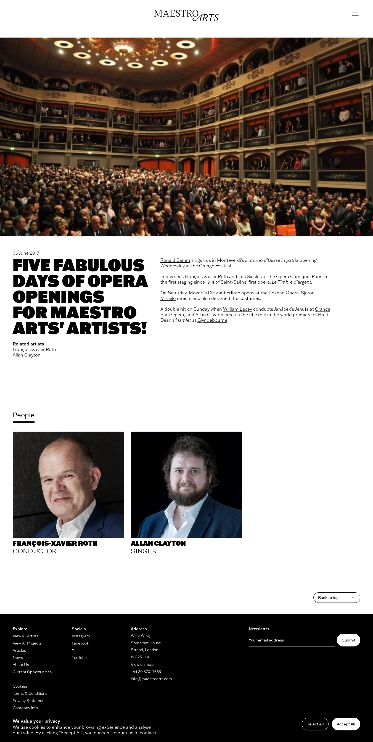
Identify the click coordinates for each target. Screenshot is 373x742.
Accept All (346, 724)
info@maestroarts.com (151, 678)
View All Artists (25, 635)
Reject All (315, 724)
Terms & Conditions (30, 693)
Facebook (80, 643)
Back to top (328, 597)
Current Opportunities (32, 671)
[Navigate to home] (186, 15)
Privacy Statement (29, 700)
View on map (142, 664)
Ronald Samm (175, 260)
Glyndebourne (212, 320)
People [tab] (24, 415)
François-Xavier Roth (34, 349)
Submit (348, 640)
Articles (19, 650)
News (18, 657)
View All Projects (27, 643)
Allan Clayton (27, 355)
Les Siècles (250, 276)
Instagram (81, 635)
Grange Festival (215, 265)
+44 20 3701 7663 (146, 671)
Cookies (20, 686)
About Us (21, 664)
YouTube (79, 657)
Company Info (25, 707)
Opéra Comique (292, 276)
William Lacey (237, 309)
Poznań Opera (284, 292)
